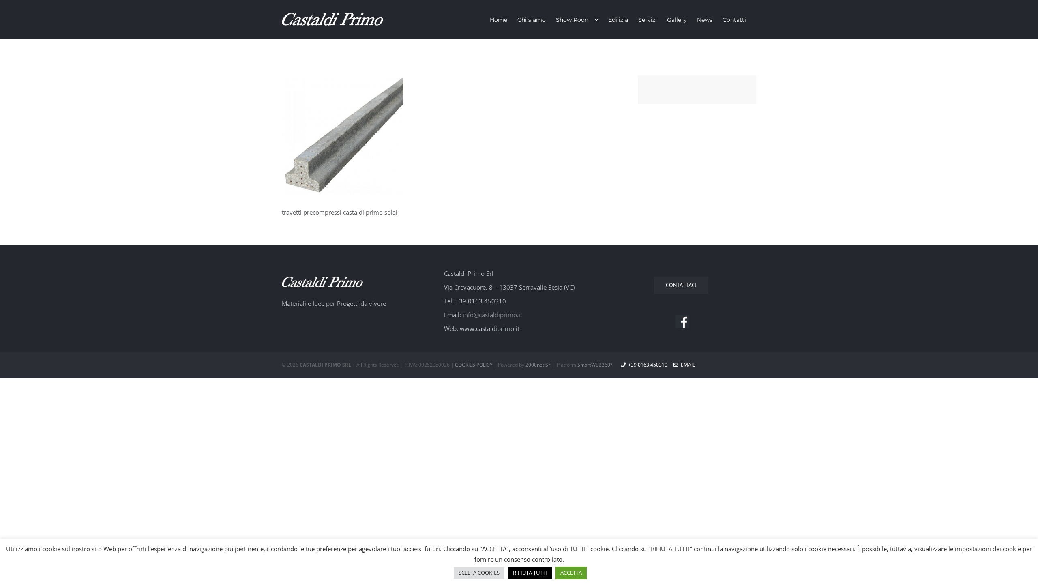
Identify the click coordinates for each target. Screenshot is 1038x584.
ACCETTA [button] (571, 572)
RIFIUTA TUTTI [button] (530, 572)
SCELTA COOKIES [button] (479, 572)
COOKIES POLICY (474, 364)
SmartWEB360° (594, 364)
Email (686, 364)
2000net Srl (538, 364)
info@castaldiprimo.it (492, 315)
